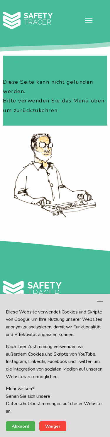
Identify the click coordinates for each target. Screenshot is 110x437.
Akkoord (20, 426)
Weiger (52, 426)
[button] (88, 20)
